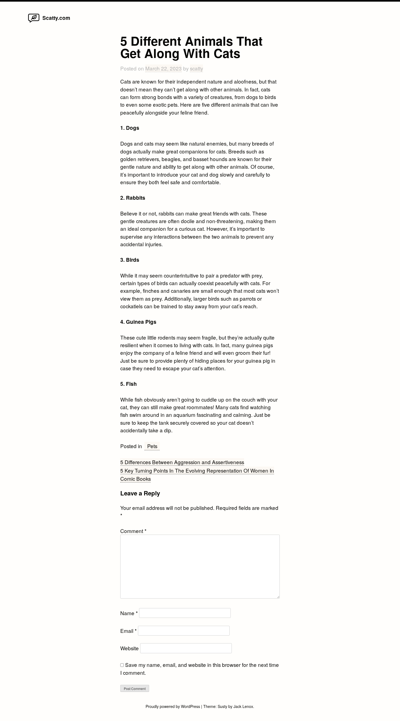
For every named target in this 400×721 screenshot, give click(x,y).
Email (128, 630)
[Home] (33, 22)
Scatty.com (56, 17)
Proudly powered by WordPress (173, 706)
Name (129, 613)
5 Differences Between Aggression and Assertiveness (182, 462)
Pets (152, 445)
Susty (222, 706)
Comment (133, 530)
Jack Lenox (243, 706)
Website (129, 648)
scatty (196, 68)
